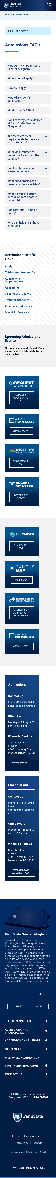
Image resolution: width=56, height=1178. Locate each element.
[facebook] (16, 994)
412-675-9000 (40, 1097)
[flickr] (48, 994)
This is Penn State (18, 1021)
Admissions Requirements (14, 280)
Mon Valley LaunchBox (22, 1057)
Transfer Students (17, 300)
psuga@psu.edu (25, 705)
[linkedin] (24, 994)
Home (8, 14)
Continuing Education (21, 1065)
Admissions (22, 14)
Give (39, 1006)
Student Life (14, 1049)
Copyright (38, 1143)
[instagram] (8, 994)
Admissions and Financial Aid (16, 1031)
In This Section (19, 31)
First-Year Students (18, 293)
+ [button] (46, 1021)
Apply (8, 266)
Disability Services (17, 312)
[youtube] (32, 994)
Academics (12, 287)
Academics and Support (23, 1040)
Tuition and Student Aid (20, 272)
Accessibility (22, 1143)
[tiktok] (40, 994)
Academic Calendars (18, 306)
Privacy (15, 1136)
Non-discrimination (32, 1136)
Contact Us (13, 1074)
